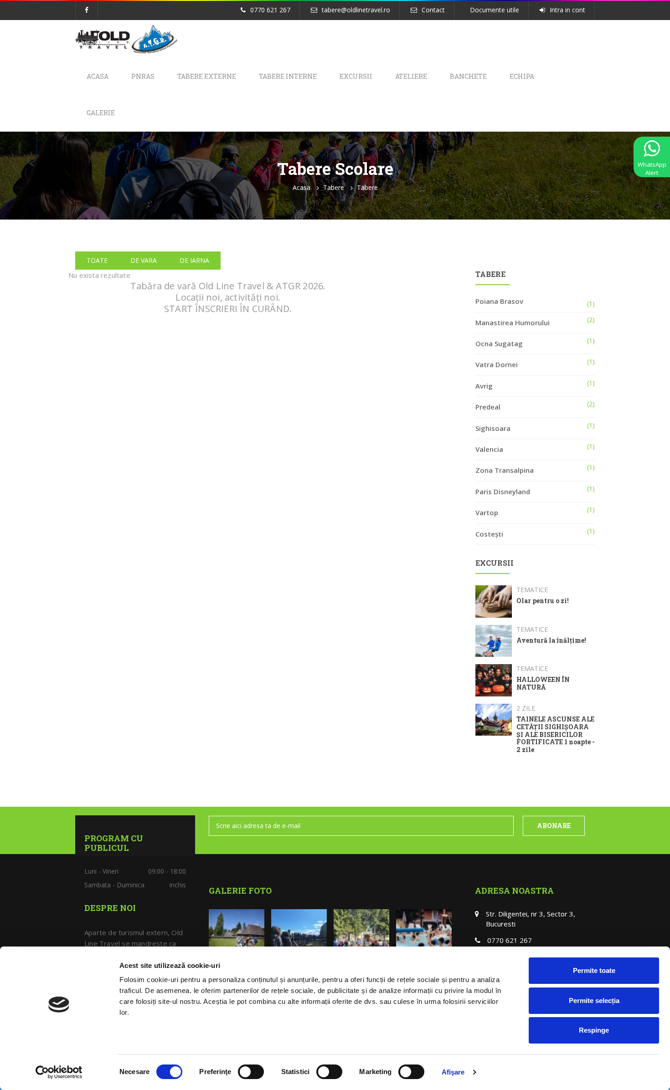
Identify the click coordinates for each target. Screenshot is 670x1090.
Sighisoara (492, 428)
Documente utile (494, 9)
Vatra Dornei (496, 364)
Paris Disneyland (502, 491)
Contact (433, 9)
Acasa (97, 76)
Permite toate (594, 970)
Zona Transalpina (504, 470)
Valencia (489, 449)
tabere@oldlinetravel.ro (356, 9)
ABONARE (554, 825)
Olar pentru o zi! (542, 601)
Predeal (487, 406)
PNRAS (143, 76)
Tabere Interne (288, 76)
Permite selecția (594, 1000)
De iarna (194, 260)
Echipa (522, 76)
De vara (143, 260)
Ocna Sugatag (499, 343)
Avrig (484, 385)
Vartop (486, 512)
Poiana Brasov (499, 301)
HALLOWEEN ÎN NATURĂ (543, 683)
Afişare (453, 1072)
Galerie (101, 112)
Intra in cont (567, 9)
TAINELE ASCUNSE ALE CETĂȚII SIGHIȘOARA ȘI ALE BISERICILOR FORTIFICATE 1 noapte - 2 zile (555, 735)
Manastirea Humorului (512, 322)
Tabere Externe (206, 76)
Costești (489, 533)
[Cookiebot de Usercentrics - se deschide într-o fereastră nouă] (59, 1072)
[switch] (251, 1071)
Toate (97, 260)
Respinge (594, 1030)
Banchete (468, 76)
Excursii (356, 76)
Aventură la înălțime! (551, 641)
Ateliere (411, 76)
